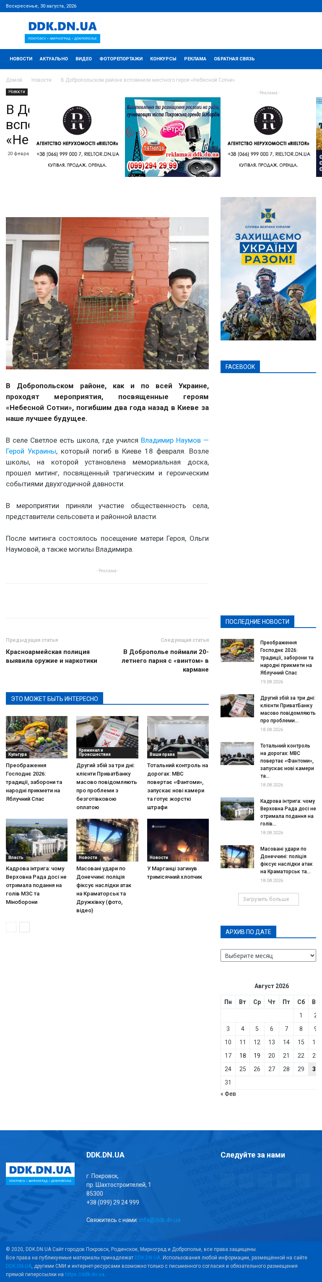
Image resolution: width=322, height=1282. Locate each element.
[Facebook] (254, 6)
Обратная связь (234, 59)
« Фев (228, 1093)
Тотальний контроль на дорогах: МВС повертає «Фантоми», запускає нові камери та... (287, 761)
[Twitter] (282, 6)
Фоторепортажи (121, 59)
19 (257, 1055)
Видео (83, 59)
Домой (14, 80)
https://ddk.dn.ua (84, 1274)
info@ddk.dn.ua (160, 1220)
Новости (21, 59)
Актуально (54, 59)
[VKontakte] (296, 6)
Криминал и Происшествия (95, 752)
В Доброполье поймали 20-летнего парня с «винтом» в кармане (165, 660)
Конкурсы (163, 59)
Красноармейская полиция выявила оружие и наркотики (51, 656)
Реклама (195, 59)
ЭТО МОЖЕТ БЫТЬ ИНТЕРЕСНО (54, 698)
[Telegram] (268, 6)
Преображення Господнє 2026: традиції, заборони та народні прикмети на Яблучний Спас (34, 782)
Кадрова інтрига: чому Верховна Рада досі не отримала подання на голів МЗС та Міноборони (36, 885)
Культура (17, 754)
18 (242, 1055)
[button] (306, 59)
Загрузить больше (266, 899)
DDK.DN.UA (147, 1258)
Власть (15, 857)
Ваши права (162, 754)
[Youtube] (310, 6)
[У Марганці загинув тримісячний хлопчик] (178, 840)
